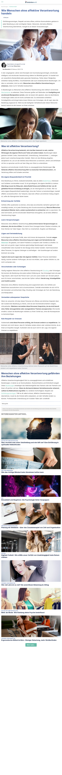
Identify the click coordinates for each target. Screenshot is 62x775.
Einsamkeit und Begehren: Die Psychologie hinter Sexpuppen (25, 500)
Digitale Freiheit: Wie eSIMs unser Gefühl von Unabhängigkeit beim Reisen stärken (30, 556)
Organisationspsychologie (9, 525)
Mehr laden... (31, 645)
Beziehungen (4, 6)
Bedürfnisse (47, 181)
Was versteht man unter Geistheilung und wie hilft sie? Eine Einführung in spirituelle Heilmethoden (30, 444)
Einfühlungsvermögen (8, 393)
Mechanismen (6, 92)
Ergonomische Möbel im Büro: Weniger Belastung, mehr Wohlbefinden (29, 640)
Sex (2, 498)
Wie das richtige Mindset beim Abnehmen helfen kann (22, 472)
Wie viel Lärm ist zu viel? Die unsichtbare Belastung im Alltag (25, 585)
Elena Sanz (17, 66)
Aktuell (3, 553)
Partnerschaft (13, 6)
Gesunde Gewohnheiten (8, 583)
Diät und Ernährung (7, 470)
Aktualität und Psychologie (9, 440)
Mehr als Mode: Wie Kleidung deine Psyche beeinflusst (23, 612)
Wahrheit (4, 242)
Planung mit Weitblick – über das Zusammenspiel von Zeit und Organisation (30, 527)
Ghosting (46, 270)
